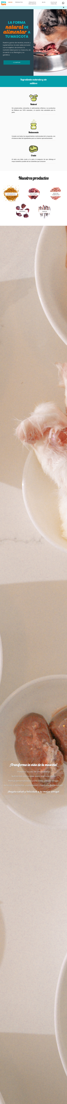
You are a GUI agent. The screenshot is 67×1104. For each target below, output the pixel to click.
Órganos (22, 211)
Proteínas (33, 194)
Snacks (44, 211)
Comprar (16, 62)
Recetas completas (55, 194)
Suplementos (11, 194)
